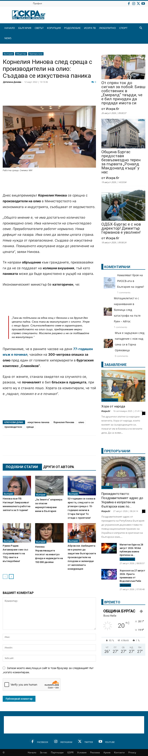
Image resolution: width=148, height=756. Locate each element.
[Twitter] (138, 3)
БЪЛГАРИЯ (24, 28)
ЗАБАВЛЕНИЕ (115, 365)
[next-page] (11, 576)
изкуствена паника (38, 422)
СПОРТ (123, 28)
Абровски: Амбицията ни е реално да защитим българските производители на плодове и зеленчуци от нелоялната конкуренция (82, 557)
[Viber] (82, 96)
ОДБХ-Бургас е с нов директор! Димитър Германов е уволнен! (121, 228)
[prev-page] (5, 576)
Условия (82, 752)
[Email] (63, 96)
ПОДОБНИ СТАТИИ (22, 467)
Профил (37, 3)
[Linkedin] (44, 96)
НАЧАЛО (9, 28)
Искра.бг (105, 411)
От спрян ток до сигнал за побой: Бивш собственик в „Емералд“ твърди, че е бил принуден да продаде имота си (123, 93)
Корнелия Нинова (64, 422)
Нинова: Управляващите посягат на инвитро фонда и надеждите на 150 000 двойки (49, 554)
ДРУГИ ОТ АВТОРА (58, 467)
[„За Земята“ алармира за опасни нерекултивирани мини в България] (49, 486)
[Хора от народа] (123, 386)
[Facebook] (129, 3)
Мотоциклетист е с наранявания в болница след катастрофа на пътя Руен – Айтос (127, 309)
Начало (32, 752)
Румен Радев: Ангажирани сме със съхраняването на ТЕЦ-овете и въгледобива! (15, 553)
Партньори (57, 752)
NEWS (7, 38)
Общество (21, 53)
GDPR (70, 752)
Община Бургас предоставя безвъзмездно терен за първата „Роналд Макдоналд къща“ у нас (120, 162)
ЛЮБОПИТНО (107, 28)
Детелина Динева (12, 81)
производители (13, 426)
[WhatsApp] (73, 96)
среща (30, 426)
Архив (106, 752)
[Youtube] (143, 3)
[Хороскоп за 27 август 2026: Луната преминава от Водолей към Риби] (109, 574)
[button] (140, 28)
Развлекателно (110, 400)
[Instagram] (133, 3)
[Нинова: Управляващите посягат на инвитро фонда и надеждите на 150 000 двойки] (49, 533)
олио (81, 422)
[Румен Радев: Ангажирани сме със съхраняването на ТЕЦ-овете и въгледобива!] (17, 533)
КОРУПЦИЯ (54, 28)
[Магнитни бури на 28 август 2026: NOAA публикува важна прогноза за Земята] (109, 548)
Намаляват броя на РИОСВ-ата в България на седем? (130, 281)
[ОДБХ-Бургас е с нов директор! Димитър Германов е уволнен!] (123, 205)
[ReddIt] (54, 96)
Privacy (132, 752)
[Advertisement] (49, 183)
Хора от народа (113, 406)
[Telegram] (92, 96)
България (8, 53)
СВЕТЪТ (39, 28)
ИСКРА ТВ (90, 28)
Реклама (95, 752)
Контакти (119, 752)
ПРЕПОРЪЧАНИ (117, 451)
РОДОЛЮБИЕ (72, 28)
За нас (43, 752)
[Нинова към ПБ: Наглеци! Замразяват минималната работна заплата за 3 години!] (17, 485)
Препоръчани (35, 53)
